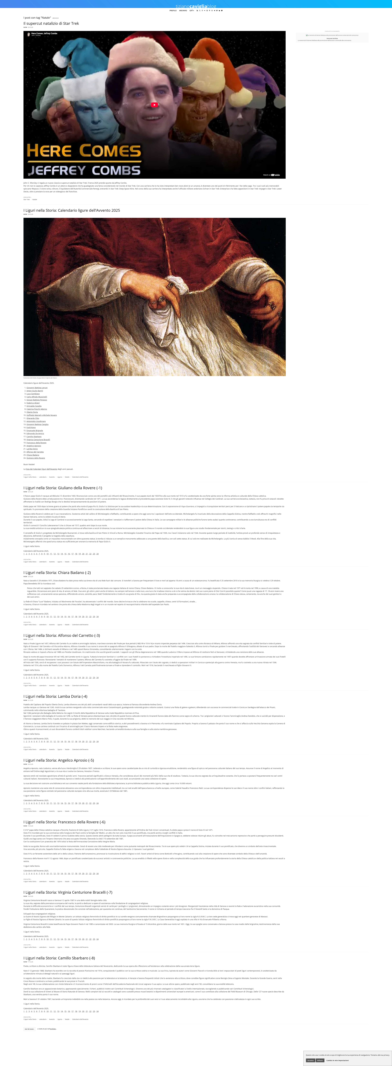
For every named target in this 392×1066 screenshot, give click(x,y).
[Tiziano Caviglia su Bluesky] (219, 10)
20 (83, 554)
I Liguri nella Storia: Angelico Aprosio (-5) (58, 760)
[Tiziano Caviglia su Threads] (212, 10)
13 (58, 554)
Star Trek (26, 199)
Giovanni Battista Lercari (37, 387)
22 (90, 554)
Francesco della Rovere (36, 442)
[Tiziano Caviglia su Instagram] (207, 10)
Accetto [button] (311, 1060)
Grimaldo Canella (34, 406)
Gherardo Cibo (33, 418)
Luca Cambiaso (33, 394)
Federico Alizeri (33, 403)
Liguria (59, 477)
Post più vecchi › (29, 1029)
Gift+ (192, 10)
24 (97, 554)
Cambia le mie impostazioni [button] (337, 1060)
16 (69, 554)
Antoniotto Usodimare (36, 421)
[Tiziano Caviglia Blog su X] (199, 10)
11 (51, 554)
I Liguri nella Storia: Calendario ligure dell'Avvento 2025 (71, 210)
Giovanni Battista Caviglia (37, 424)
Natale (34, 199)
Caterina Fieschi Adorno (37, 409)
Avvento (52, 477)
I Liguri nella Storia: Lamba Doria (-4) (55, 696)
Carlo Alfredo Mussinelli (37, 397)
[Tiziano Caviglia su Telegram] (214, 10)
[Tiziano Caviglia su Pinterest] (209, 10)
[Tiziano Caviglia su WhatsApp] (221, 10)
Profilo (173, 10)
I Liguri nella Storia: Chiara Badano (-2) (57, 572)
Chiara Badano (33, 455)
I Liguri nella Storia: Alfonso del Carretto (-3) (61, 635)
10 (47, 554)
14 (62, 554)
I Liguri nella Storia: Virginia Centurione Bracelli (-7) (67, 892)
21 (87, 554)
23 (94, 554)
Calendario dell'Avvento (80, 477)
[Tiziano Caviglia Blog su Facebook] (202, 10)
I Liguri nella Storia (29, 477)
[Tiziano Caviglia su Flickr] (204, 10)
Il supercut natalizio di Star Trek (51, 23)
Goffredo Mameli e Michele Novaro (42, 415)
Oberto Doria (32, 412)
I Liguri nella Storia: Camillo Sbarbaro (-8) (59, 958)
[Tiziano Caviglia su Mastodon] (217, 10)
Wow (25, 27)
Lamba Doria (32, 449)
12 (55, 554)
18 (76, 554)
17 (72, 554)
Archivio (183, 10)
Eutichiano (31, 427)
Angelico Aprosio (34, 446)
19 (80, 554)
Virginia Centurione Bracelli (38, 439)
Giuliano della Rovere (36, 458)
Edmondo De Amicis (35, 433)
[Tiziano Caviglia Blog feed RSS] (197, 10)
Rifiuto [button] (320, 1060)
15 (65, 554)
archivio (55, 18)
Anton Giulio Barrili (35, 391)
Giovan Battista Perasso (37, 400)
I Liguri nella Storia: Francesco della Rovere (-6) (64, 821)
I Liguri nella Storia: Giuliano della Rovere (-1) (62, 487)
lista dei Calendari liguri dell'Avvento (41, 469)
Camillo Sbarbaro (34, 436)
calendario (42, 477)
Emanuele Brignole (35, 430)
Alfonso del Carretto (35, 452)
